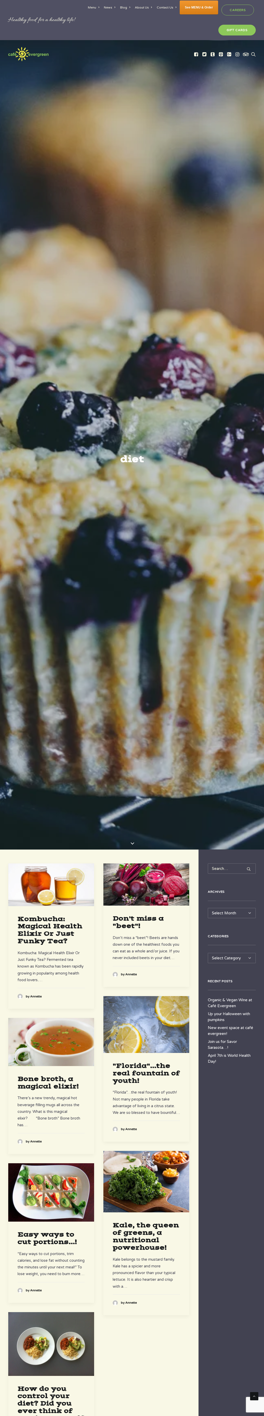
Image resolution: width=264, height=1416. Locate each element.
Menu (92, 7)
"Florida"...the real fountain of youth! (146, 1073)
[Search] (232, 868)
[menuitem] (94, 7)
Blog (123, 7)
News (108, 7)
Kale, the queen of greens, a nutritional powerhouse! (146, 1236)
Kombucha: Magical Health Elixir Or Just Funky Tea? (50, 930)
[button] (196, 54)
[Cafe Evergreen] (28, 54)
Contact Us (165, 7)
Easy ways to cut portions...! (47, 1238)
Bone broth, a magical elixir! (48, 1082)
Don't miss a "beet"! (138, 922)
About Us (142, 7)
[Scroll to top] (254, 1396)
